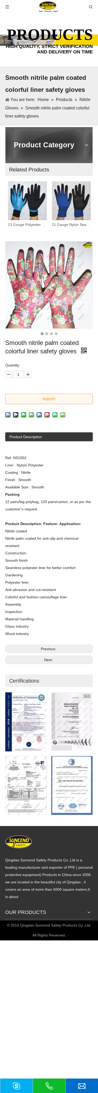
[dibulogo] (18, 842)
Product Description (25, 437)
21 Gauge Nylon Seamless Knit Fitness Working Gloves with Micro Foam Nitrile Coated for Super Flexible (71, 224)
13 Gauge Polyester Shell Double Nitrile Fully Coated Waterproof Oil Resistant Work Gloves (27, 224)
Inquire (49, 399)
